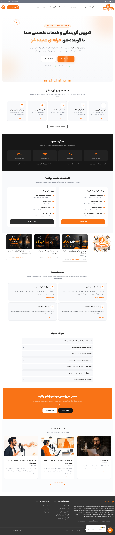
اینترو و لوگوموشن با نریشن (62, 512)
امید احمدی (82, 255)
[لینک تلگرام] (105, 1)
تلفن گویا (66, 506)
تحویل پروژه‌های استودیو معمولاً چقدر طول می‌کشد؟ (79, 373)
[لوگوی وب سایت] (108, 7)
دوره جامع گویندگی (45, 506)
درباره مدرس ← (101, 317)
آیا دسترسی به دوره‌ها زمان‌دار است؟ (83, 380)
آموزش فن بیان (46, 509)
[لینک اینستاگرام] (112, 1)
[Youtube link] (110, 1)
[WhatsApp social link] (108, 1)
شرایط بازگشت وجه (93, 521)
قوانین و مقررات (106, 521)
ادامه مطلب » (106, 471)
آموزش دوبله (47, 512)
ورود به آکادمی (67, 59)
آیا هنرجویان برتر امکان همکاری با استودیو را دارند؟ (79, 367)
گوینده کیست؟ (104, 460)
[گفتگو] (110, 530)
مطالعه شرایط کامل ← (99, 297)
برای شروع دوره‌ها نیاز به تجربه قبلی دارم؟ (81, 347)
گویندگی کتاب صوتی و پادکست (63, 519)
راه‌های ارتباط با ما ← (50, 297)
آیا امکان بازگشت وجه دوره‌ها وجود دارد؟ (82, 354)
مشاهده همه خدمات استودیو (57, 126)
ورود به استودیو (48, 59)
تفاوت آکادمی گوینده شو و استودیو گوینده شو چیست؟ (78, 341)
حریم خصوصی (81, 521)
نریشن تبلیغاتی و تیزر (64, 509)
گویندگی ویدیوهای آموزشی (62, 515)
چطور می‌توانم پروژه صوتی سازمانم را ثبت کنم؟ (80, 360)
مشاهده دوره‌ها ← (50, 317)
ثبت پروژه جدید (32, 222)
